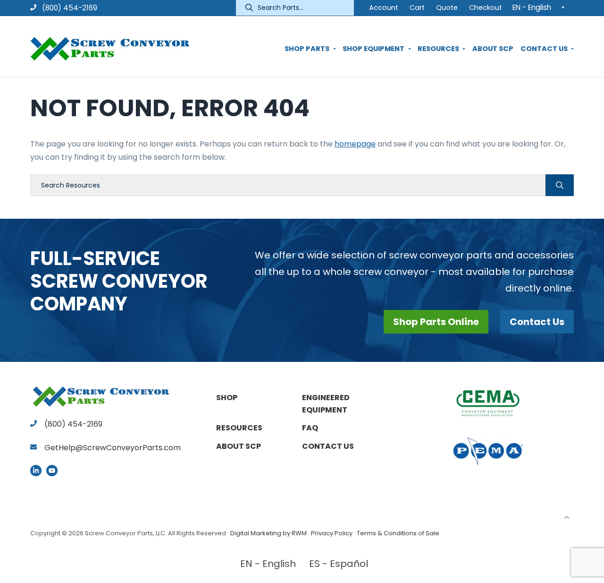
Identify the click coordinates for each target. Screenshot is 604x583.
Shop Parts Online (436, 321)
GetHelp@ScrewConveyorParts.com (112, 447)
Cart (417, 7)
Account (383, 7)
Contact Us (537, 321)
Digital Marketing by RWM (268, 533)
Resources (239, 427)
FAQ (310, 427)
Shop (226, 397)
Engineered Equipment (326, 403)
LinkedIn (36, 470)
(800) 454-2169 (68, 8)
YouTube (52, 470)
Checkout (485, 7)
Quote (447, 7)
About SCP (238, 446)
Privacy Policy (331, 533)
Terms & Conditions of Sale (398, 533)
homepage (355, 143)
